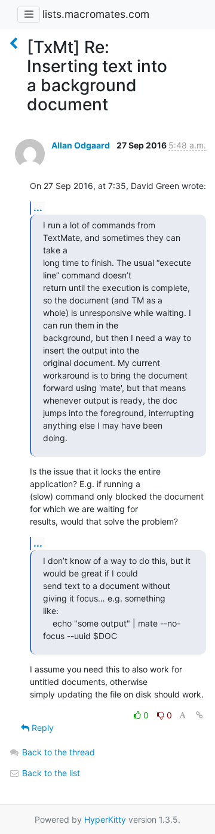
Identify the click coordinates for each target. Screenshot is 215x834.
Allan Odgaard (80, 145)
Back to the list (50, 773)
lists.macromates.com (95, 14)
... (37, 207)
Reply (41, 728)
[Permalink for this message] (199, 715)
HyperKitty (105, 819)
